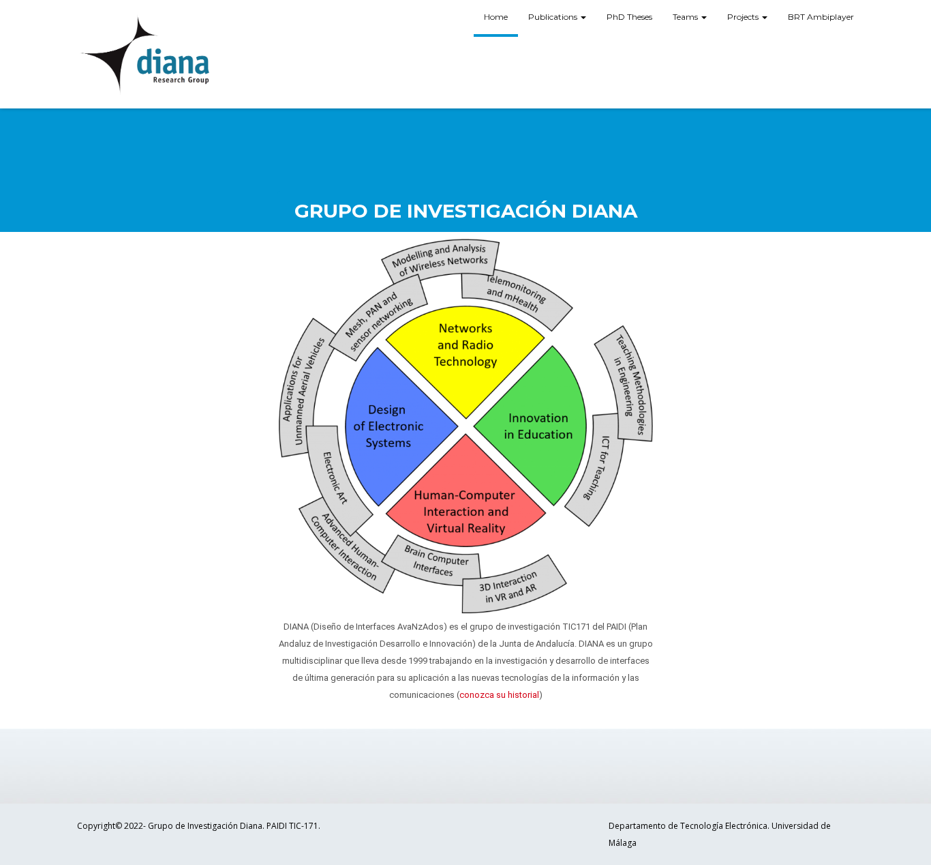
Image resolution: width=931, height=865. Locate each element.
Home (496, 17)
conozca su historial (499, 695)
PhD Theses (629, 17)
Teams (686, 17)
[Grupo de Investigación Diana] (145, 54)
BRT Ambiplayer (821, 17)
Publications (553, 17)
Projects (744, 17)
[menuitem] (496, 18)
